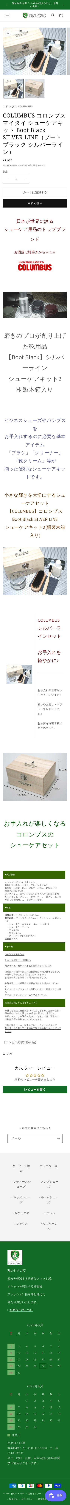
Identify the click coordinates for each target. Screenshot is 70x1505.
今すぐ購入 (35, 203)
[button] (7, 15)
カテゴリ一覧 (48, 1166)
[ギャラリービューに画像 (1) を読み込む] (13, 88)
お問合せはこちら (21, 1310)
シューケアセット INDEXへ (18, 960)
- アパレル (48, 1213)
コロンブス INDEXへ (14, 954)
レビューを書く (35, 1089)
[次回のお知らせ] (63, 5)
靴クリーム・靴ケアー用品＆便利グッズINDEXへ (28, 965)
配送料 (10, 165)
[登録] (58, 1138)
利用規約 (13, 1499)
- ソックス (21, 1223)
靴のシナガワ (17, 1493)
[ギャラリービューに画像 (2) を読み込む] (35, 88)
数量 (5, 171)
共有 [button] (10, 1053)
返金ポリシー (34, 1493)
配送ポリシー (28, 1499)
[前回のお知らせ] (7, 5)
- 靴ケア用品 (21, 1213)
